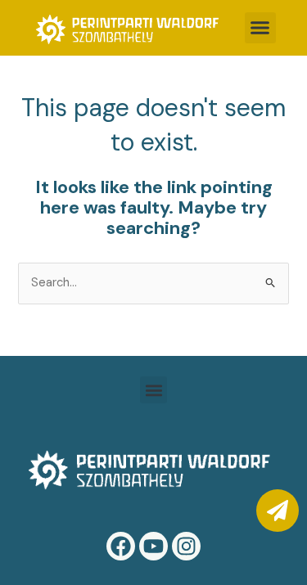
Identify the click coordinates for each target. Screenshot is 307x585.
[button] (260, 27)
